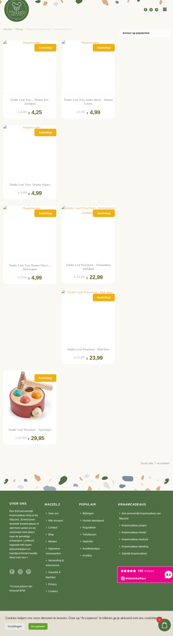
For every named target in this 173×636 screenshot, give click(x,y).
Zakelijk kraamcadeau (134, 553)
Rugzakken (89, 527)
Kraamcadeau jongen (134, 525)
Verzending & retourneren (55, 563)
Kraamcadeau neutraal (135, 539)
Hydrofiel (88, 541)
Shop (19, 29)
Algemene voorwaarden (53, 551)
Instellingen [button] (15, 626)
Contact (52, 527)
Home (7, 29)
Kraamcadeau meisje (134, 532)
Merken (52, 541)
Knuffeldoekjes (91, 548)
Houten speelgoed (93, 520)
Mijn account (55, 520)
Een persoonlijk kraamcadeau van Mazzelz (140, 516)
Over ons (53, 513)
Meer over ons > (18, 557)
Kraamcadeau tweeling (135, 546)
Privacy (52, 584)
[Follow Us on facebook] (12, 572)
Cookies (53, 591)
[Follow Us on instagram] (20, 572)
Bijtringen (88, 513)
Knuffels (87, 555)
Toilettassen (89, 534)
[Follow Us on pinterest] (28, 572)
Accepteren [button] (38, 626)
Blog (51, 534)
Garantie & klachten (53, 575)
